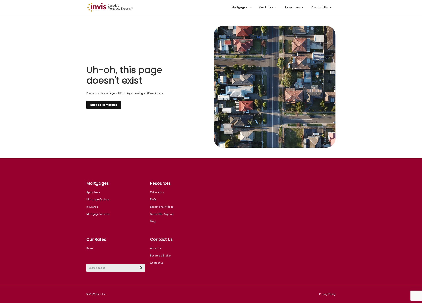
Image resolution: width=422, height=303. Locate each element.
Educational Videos (161, 207)
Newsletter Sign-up (162, 214)
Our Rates (266, 7)
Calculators (157, 192)
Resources (292, 7)
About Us (155, 248)
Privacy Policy (327, 294)
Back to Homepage (103, 105)
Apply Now (93, 192)
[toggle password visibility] (141, 268)
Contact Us (320, 7)
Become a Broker (160, 256)
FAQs (153, 200)
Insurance (92, 207)
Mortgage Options (97, 200)
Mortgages (239, 7)
